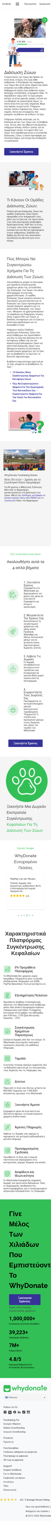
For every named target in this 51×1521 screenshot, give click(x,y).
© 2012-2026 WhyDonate (38, 1515)
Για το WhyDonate (12, 1474)
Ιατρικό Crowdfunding (14, 1431)
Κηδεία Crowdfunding (14, 1427)
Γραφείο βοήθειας (12, 1470)
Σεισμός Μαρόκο (12, 1423)
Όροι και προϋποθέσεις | (38, 1506)
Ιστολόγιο (8, 1482)
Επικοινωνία (9, 1489)
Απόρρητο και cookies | (38, 1511)
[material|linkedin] (19, 1412)
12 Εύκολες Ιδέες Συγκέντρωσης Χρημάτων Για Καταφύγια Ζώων (28, 375)
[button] (17, 4)
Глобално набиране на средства (20, 1452)
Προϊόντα (8, 1442)
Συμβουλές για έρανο (14, 1478)
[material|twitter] (10, 1412)
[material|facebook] (14, 1412)
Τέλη (5, 1486)
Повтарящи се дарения (15, 1456)
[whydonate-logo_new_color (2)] (25, 1388)
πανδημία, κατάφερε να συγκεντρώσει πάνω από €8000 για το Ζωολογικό (24, 498)
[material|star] (5, 1412)
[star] (8, 1500)
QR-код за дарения (13, 1460)
